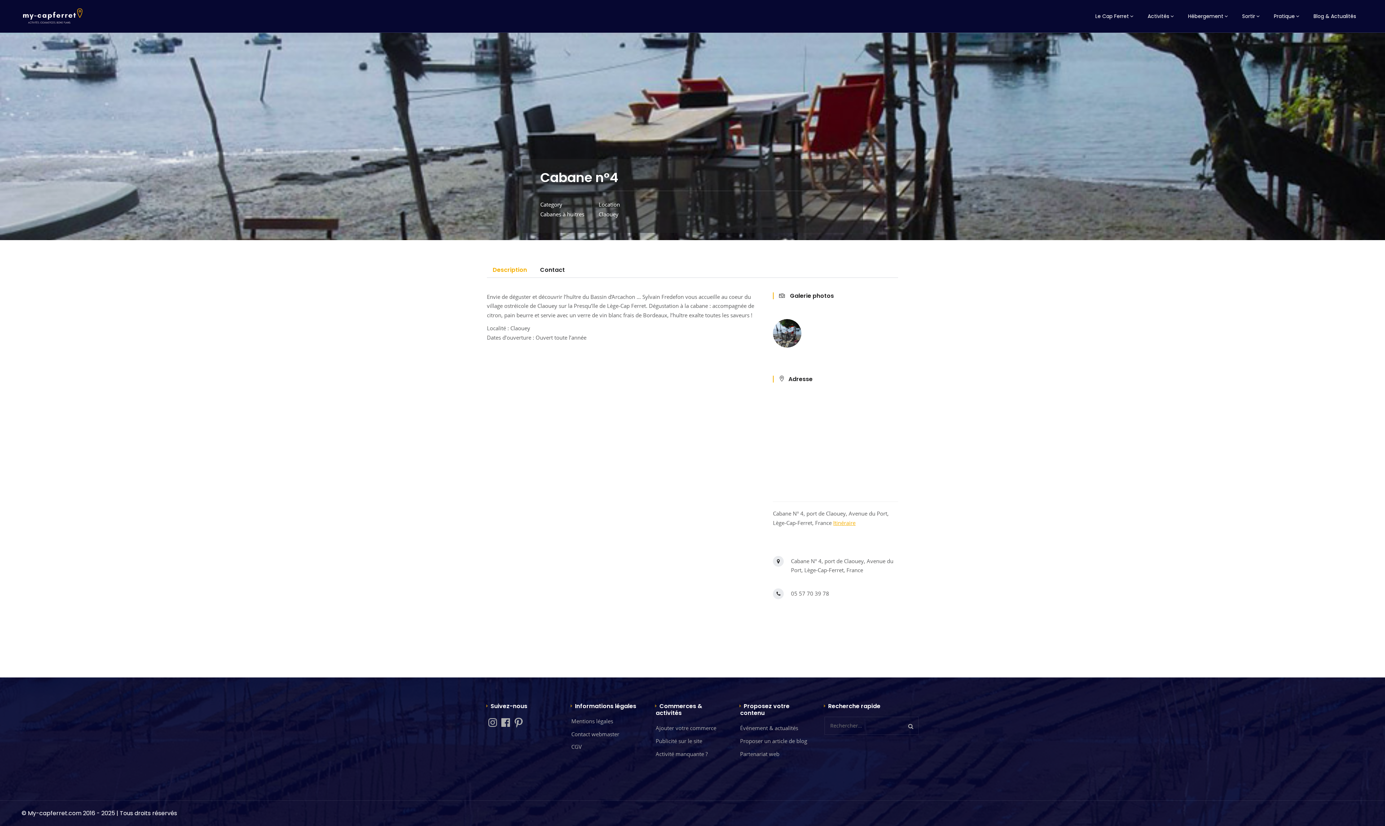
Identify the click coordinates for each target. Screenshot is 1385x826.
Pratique (1284, 16)
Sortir (1248, 16)
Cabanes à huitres (562, 214)
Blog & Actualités (1335, 16)
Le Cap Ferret (1112, 16)
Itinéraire (844, 522)
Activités (1158, 16)
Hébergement (1205, 16)
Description (510, 270)
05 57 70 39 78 (810, 593)
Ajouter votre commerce (686, 728)
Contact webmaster (595, 734)
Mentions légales (592, 721)
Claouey (609, 214)
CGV (576, 746)
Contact (552, 270)
